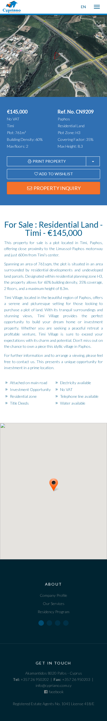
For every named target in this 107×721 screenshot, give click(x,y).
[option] (53, 596)
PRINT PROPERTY (49, 161)
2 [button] (49, 623)
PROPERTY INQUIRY (57, 188)
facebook (56, 691)
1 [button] (41, 623)
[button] (60, 494)
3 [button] (57, 623)
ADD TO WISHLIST (55, 173)
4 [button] (66, 623)
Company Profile (53, 595)
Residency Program (53, 611)
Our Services (53, 603)
